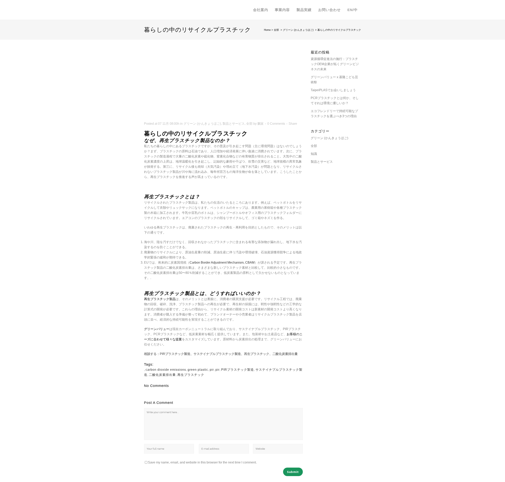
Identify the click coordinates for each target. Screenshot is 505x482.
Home (267, 29)
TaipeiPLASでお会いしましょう (333, 90)
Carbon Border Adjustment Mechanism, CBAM (222, 262)
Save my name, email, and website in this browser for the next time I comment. (202, 462)
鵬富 (260, 123)
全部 (276, 29)
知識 (314, 153)
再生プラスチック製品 (160, 299)
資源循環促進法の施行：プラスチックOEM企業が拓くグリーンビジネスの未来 (335, 64)
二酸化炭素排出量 (162, 374)
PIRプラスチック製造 (237, 369)
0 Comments (276, 123)
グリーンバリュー (156, 329)
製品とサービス (234, 123)
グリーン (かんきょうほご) (298, 29)
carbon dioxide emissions (166, 369)
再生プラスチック (190, 374)
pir (212, 369)
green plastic (198, 369)
